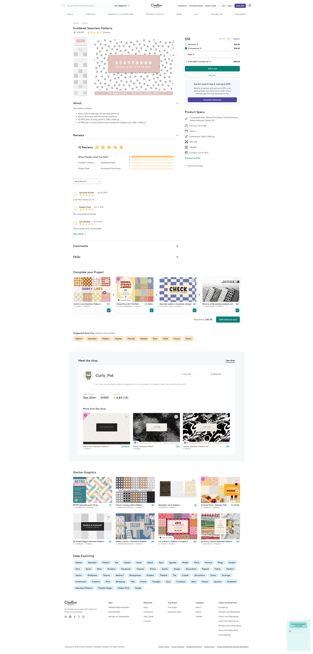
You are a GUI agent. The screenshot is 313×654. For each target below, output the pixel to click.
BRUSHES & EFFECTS (155, 14)
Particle (208, 562)
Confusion (180, 581)
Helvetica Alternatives (229, 626)
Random (111, 569)
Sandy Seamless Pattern (143, 446)
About (198, 607)
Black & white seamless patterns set (217, 304)
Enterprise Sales (174, 612)
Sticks (88, 569)
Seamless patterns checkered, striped (175, 304)
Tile (174, 575)
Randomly (126, 569)
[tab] (80, 41)
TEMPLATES (91, 14)
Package (226, 575)
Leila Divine (207, 544)
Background (135, 575)
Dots (78, 569)
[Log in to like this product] (107, 281)
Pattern (105, 562)
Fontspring (223, 607)
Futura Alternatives (228, 616)
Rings (220, 562)
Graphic (150, 575)
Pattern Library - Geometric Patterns (131, 541)
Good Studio (209, 306)
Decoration (191, 569)
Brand (198, 612)
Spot (161, 562)
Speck (150, 562)
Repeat (205, 569)
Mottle (185, 562)
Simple (138, 588)
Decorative (199, 575)
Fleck (196, 562)
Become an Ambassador (118, 616)
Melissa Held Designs (126, 507)
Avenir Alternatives (228, 621)
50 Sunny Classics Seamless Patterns (216, 541)
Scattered (231, 581)
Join (224, 6)
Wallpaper (92, 575)
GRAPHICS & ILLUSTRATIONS (120, 14)
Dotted (232, 562)
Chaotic (140, 569)
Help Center (149, 616)
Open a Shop (210, 6)
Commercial (193, 48)
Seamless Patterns (84, 588)
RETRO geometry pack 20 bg (85, 505)
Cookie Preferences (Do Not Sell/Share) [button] (232, 647)
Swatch (79, 562)
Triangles (156, 581)
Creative (96, 581)
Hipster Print (123, 588)
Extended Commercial (198, 61)
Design (177, 569)
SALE (196, 14)
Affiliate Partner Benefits (118, 607)
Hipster (127, 562)
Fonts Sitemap (224, 635)
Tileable (163, 575)
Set (116, 562)
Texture (106, 575)
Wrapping (120, 581)
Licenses (147, 621)
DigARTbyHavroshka (126, 544)
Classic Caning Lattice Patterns (129, 505)
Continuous (81, 581)
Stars (193, 581)
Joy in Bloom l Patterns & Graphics (173, 541)
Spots (139, 562)
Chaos (153, 569)
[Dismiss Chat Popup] (309, 620)
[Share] (173, 42)
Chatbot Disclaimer (194, 647)
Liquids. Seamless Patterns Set (195, 446)
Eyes (168, 581)
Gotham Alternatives (229, 612)
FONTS (70, 14)
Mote (99, 569)
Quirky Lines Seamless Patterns (87, 304)
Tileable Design (105, 588)
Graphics (76, 23)
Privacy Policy (163, 647)
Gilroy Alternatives (228, 630)
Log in (230, 6)
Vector (79, 575)
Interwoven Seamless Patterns (95, 446)
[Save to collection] (173, 55)
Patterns (85, 23)
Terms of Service (177, 647)
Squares (217, 581)
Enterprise (182, 6)
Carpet (185, 575)
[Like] (173, 48)
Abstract (120, 575)
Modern (230, 569)
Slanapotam (80, 507)
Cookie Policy (209, 647)
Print (108, 581)
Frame (143, 581)
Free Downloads (196, 6)
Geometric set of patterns (169, 505)
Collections (148, 612)
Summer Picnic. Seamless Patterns (215, 505)
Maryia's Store (167, 306)
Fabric (218, 569)
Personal (192, 44)
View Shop (230, 360)
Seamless (92, 562)
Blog (145, 607)
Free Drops (172, 607)
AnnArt (78, 306)
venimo (163, 544)
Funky (213, 575)
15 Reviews (106, 32)
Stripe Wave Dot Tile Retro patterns (132, 304)
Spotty (165, 569)
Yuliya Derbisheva (125, 306)
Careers (199, 616)
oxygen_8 (207, 507)
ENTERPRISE (240, 14)
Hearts (205, 581)
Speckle (172, 562)
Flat (132, 581)
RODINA (164, 507)
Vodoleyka (79, 544)
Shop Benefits (114, 612)
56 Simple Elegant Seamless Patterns (88, 541)
